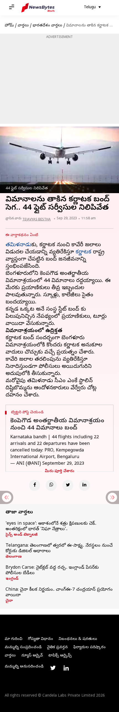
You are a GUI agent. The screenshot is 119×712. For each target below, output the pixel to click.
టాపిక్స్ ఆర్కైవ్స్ (60, 655)
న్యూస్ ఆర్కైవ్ (32, 655)
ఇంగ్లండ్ (12, 579)
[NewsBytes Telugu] (38, 7)
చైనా (9, 601)
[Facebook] (34, 485)
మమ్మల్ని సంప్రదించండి (23, 647)
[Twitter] (67, 485)
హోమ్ (9, 25)
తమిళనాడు (18, 245)
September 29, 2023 (63, 464)
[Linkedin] (84, 485)
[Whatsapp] (51, 485)
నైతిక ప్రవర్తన (57, 647)
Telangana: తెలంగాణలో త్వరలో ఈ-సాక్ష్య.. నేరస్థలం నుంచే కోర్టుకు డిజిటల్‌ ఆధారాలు (59, 548)
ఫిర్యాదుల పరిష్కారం (89, 647)
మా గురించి (13, 639)
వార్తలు (23, 25)
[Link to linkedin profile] (66, 668)
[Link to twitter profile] (53, 668)
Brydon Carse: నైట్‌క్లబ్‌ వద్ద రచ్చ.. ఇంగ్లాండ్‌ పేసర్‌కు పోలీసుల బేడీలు (52, 570)
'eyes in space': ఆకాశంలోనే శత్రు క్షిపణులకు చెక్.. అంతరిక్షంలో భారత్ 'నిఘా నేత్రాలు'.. (51, 526)
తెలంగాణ (14, 557)
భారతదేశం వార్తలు (47, 25)
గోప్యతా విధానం (40, 639)
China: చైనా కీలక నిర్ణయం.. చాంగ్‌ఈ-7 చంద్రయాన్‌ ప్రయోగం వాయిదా (59, 592)
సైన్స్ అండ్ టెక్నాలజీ (22, 535)
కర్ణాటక (83, 252)
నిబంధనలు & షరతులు (78, 639)
